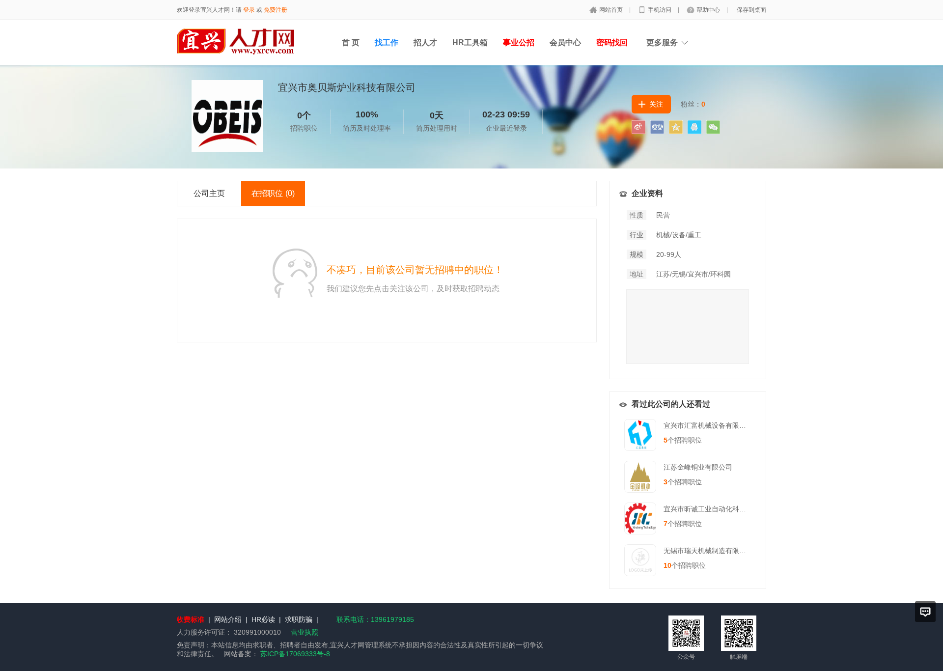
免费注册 (275, 9)
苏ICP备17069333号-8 (295, 654)
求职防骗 (298, 619)
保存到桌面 (751, 9)
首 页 (351, 42)
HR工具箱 (470, 42)
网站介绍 (228, 619)
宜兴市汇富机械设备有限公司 (708, 425)
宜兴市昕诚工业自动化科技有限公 (715, 509)
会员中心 (565, 42)
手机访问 (660, 9)
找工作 (386, 42)
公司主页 (209, 193)
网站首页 (611, 9)
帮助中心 (708, 9)
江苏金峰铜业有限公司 (698, 467)
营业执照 (304, 632)
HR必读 (263, 619)
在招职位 (273, 193)
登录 (249, 9)
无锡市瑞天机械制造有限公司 (708, 551)
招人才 (425, 42)
